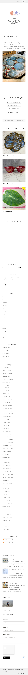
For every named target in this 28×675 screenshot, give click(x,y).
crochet (5, 317)
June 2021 (5, 526)
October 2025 (6, 376)
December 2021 (6, 509)
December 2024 (7, 405)
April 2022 (5, 497)
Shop (12, 281)
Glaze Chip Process (13, 559)
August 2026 (6, 347)
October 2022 (6, 480)
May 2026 (5, 356)
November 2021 (6, 512)
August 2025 (6, 382)
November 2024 (7, 408)
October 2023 (6, 445)
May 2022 (5, 494)
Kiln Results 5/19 (8, 183)
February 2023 (6, 468)
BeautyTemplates (10, 669)
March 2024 (6, 431)
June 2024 (5, 422)
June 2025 (5, 388)
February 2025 (6, 399)
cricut (4, 314)
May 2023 (5, 460)
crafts (4, 311)
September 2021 (7, 517)
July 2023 (5, 454)
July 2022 (5, 489)
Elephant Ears (7, 211)
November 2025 (7, 373)
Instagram (5, 281)
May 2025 (5, 390)
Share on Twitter (15, 105)
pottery (18, 112)
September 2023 (7, 448)
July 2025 (5, 385)
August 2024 (6, 416)
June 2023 (5, 457)
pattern (4, 328)
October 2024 (6, 411)
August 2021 (5, 520)
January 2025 (6, 402)
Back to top (21, 673)
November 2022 (7, 477)
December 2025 (7, 370)
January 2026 (6, 367)
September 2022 (7, 483)
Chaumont (5, 305)
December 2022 (7, 474)
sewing (4, 334)
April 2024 (5, 428)
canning (5, 302)
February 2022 (6, 503)
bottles (4, 297)
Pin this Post (15, 108)
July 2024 (5, 419)
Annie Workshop (12, 583)
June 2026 (5, 353)
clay (4, 308)
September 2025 (7, 379)
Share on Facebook (14, 102)
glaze (13, 112)
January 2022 (6, 506)
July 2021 (5, 523)
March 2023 (6, 465)
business (5, 299)
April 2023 (5, 463)
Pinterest (18, 281)
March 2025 (5, 396)
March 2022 (5, 500)
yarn (4, 337)
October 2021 (6, 515)
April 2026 (5, 359)
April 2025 (5, 393)
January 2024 (6, 437)
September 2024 (7, 414)
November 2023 (7, 442)
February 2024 (6, 434)
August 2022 (6, 486)
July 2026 (5, 350)
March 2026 (6, 362)
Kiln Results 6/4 (8, 155)
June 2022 (5, 491)
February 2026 (6, 364)
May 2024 (5, 425)
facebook (5, 286)
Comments (7, 542)
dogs (4, 320)
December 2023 (7, 439)
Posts (5, 539)
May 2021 (5, 529)
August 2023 (6, 451)
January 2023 (6, 471)
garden (4, 323)
